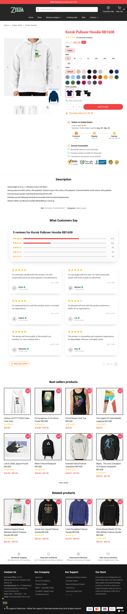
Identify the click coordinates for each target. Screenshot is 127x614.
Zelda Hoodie (31, 25)
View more (63, 483)
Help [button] (122, 611)
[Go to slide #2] (33, 110)
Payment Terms (72, 581)
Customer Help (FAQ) (74, 591)
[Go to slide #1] (20, 110)
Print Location (71, 87)
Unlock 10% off (5, 603)
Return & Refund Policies (75, 584)
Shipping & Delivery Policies (76, 577)
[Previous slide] (7, 67)
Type (67, 47)
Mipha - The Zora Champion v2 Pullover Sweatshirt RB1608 (108, 466)
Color (67, 67)
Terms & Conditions (42, 581)
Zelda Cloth (17, 25)
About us (38, 577)
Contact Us (70, 588)
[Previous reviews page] (104, 364)
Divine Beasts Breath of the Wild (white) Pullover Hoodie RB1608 (108, 532)
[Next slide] (57, 67)
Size (67, 54)
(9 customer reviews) (84, 38)
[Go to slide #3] (46, 110)
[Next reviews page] (116, 364)
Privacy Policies (41, 584)
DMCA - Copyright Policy (44, 588)
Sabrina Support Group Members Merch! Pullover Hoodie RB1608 (15, 532)
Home (6, 25)
